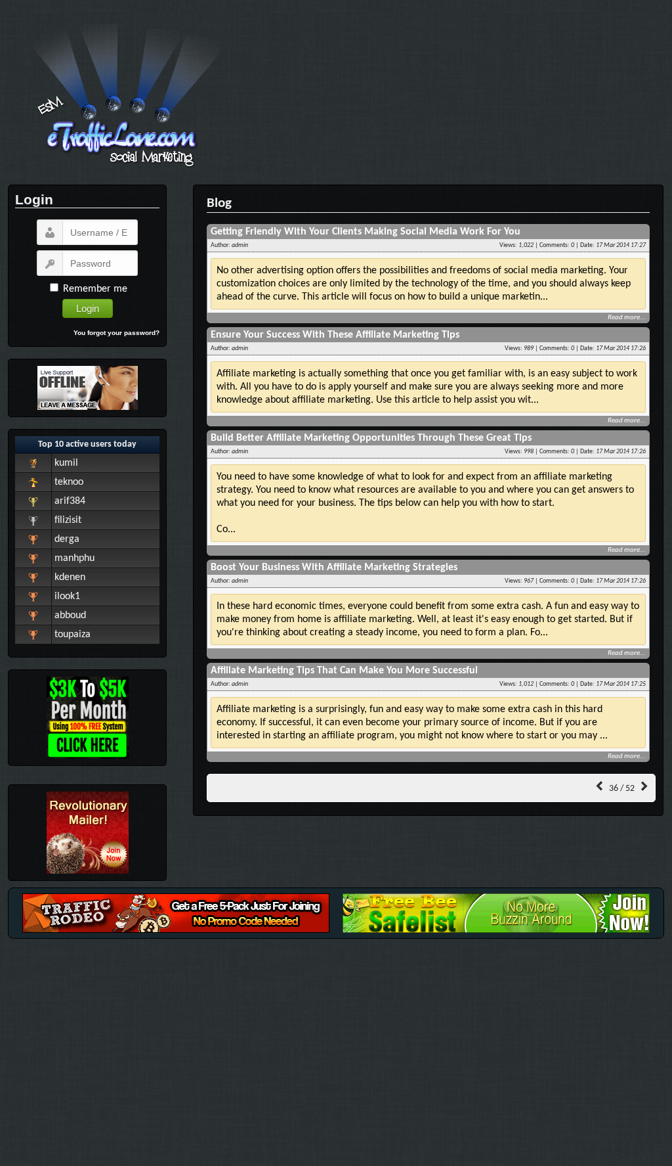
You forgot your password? (116, 332)
